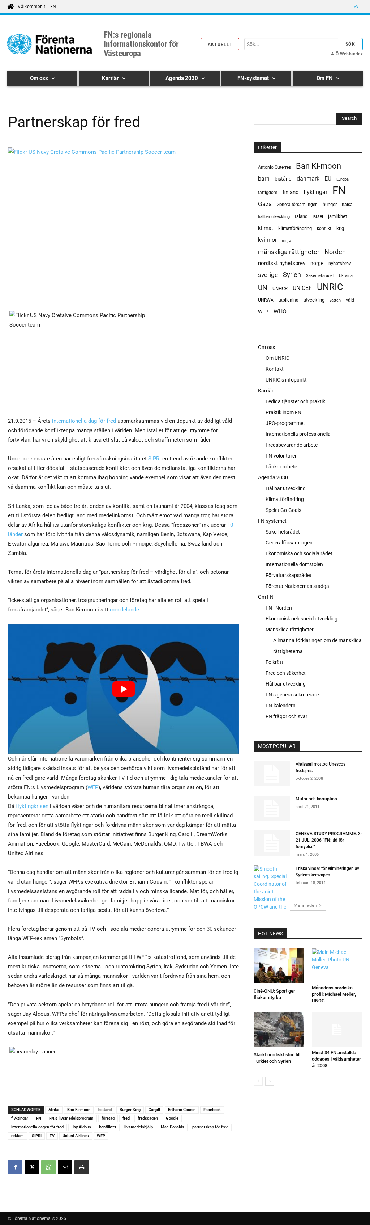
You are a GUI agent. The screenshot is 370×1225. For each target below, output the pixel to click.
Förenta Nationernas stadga (297, 586)
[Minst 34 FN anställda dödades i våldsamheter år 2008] (337, 1029)
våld (350, 300)
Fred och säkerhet (286, 673)
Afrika (53, 1109)
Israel (318, 216)
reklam (17, 1135)
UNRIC (330, 287)
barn (264, 178)
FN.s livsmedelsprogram (71, 1118)
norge (316, 263)
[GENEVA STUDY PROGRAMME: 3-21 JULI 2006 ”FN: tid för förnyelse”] (272, 843)
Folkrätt (274, 662)
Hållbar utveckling (286, 488)
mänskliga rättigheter (288, 252)
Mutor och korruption (316, 798)
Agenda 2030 (273, 477)
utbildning (288, 300)
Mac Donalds (172, 1127)
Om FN (266, 597)
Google (172, 1118)
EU (327, 178)
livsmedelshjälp (138, 1127)
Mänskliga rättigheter (290, 629)
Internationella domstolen (294, 564)
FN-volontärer (281, 456)
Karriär (266, 390)
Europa (342, 179)
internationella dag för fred (84, 421)
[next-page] (269, 1081)
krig (340, 228)
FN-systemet (272, 521)
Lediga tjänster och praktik (295, 401)
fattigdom (268, 192)
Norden (335, 252)
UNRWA (266, 300)
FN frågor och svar (286, 716)
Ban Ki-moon (78, 1109)
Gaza (265, 203)
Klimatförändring (285, 499)
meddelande (124, 609)
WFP (92, 787)
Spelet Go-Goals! (284, 510)
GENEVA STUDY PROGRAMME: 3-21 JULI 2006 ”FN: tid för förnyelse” (329, 840)
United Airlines (76, 1135)
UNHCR (280, 288)
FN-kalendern (281, 705)
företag (108, 1118)
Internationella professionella (298, 434)
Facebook (212, 1109)
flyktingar (19, 1118)
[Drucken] (81, 1167)
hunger (330, 204)
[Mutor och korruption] (272, 808)
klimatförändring (295, 228)
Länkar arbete (281, 467)
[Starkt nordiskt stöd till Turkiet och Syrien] (279, 1030)
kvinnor (267, 239)
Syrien (292, 274)
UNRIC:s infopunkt (286, 380)
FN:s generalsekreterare (292, 695)
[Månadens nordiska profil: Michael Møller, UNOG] (337, 965)
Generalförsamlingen (297, 204)
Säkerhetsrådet (320, 275)
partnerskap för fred (210, 1127)
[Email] (65, 1167)
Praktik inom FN (283, 412)
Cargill (154, 1109)
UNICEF (302, 288)
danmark (308, 178)
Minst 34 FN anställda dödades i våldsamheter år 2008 (336, 1059)
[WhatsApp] (48, 1167)
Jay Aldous (81, 1127)
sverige (268, 274)
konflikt (324, 228)
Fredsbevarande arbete (292, 445)
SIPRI (154, 458)
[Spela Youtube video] (123, 689)
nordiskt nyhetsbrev (281, 263)
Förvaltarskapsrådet (288, 575)
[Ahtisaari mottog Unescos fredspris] (272, 773)
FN (38, 1118)
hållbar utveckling (274, 216)
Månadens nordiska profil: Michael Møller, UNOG (334, 994)
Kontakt (275, 369)
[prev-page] (258, 1081)
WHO (280, 311)
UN (262, 288)
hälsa (347, 204)
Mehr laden (305, 905)
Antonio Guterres (274, 167)
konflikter (107, 1127)
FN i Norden (279, 608)
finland (290, 192)
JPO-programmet (285, 423)
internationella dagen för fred (37, 1127)
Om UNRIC (277, 358)
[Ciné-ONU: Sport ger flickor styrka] (279, 966)
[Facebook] (15, 1167)
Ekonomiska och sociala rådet (299, 553)
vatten (335, 300)
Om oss (266, 347)
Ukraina (346, 275)
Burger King (130, 1109)
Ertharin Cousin (181, 1109)
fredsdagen (148, 1118)
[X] (32, 1167)
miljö (286, 240)
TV (52, 1135)
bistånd (105, 1109)
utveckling (314, 300)
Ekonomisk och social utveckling (301, 619)
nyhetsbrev (339, 263)
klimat (265, 228)
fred (126, 1118)
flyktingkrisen (31, 806)
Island (301, 216)
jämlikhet (337, 216)
